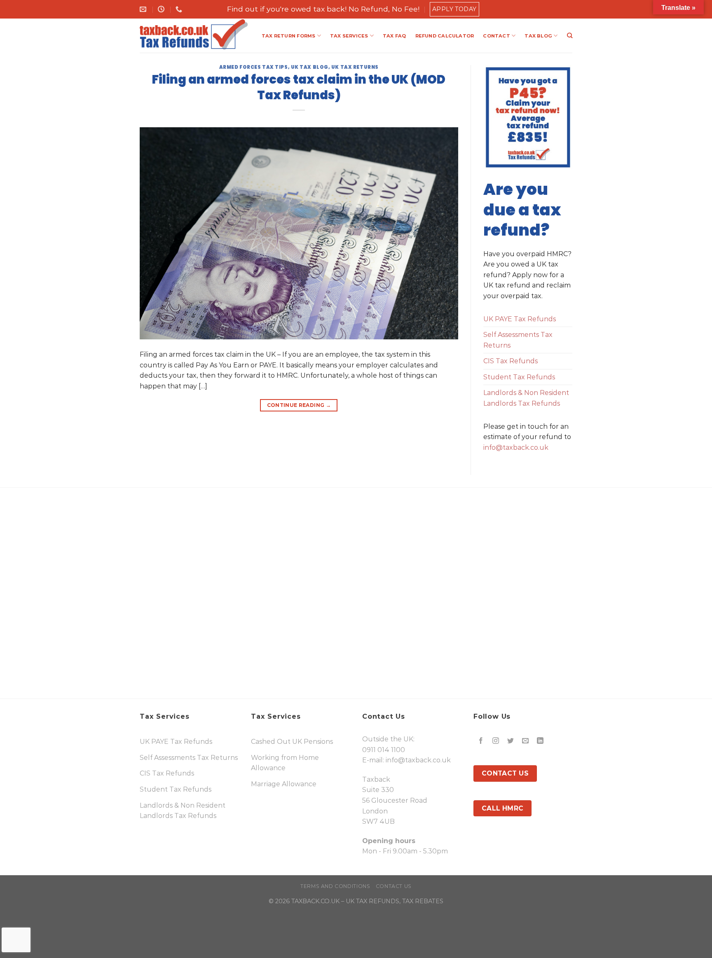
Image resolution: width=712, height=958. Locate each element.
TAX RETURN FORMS (289, 36)
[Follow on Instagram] (496, 741)
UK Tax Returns (355, 67)
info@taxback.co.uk (515, 447)
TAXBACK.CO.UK (315, 901)
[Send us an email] (525, 741)
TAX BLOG (538, 36)
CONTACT (496, 36)
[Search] (569, 35)
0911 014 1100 (383, 750)
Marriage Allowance (283, 784)
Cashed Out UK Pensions (292, 741)
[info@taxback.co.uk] (144, 9)
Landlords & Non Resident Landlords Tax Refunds (526, 398)
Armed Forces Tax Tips (253, 67)
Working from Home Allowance (285, 763)
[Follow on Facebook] (481, 741)
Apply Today (454, 9)
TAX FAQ (394, 36)
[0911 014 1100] (180, 9)
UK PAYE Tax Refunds (519, 319)
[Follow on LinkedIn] (540, 741)
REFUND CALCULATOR (444, 36)
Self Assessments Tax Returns (518, 340)
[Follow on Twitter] (511, 741)
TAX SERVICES (349, 36)
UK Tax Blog (309, 67)
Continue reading (299, 405)
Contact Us (394, 886)
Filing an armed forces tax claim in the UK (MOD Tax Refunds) (298, 87)
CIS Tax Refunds (510, 361)
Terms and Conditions (335, 886)
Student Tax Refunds (519, 377)
